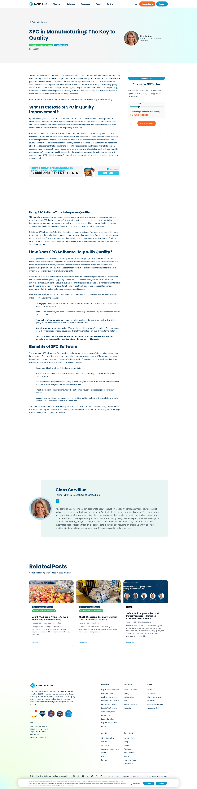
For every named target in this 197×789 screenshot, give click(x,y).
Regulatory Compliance (109, 704)
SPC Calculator (129, 753)
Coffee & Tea (129, 697)
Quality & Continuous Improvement (41, 45)
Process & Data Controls (110, 701)
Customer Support (130, 760)
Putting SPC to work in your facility (55, 409)
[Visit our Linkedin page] (74, 776)
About (98, 4)
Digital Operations (61, 45)
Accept (161, 783)
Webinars (127, 749)
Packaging (127, 708)
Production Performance (109, 697)
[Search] (136, 4)
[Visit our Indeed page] (96, 776)
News (103, 756)
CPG (125, 701)
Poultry (126, 693)
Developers (137, 776)
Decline (148, 783)
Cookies (146, 776)
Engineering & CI (153, 708)
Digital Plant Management (110, 690)
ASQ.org (113, 87)
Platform (57, 4)
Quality (149, 690)
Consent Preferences (159, 776)
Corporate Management (155, 704)
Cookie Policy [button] (34, 785)
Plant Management (154, 697)
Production (151, 693)
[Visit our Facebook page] (83, 776)
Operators (150, 701)
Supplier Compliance (108, 719)
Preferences (136, 783)
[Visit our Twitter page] (87, 776)
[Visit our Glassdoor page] (101, 776)
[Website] (57, 501)
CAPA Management (108, 712)
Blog (126, 742)
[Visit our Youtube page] (78, 776)
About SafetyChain (107, 738)
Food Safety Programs (109, 708)
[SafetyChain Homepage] (38, 4)
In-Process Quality (107, 693)
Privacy (117, 776)
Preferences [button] (70, 785)
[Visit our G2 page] (92, 776)
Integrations (105, 715)
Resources (85, 4)
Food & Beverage (130, 690)
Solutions (71, 4)
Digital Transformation (109, 722)
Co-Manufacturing (130, 704)
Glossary (127, 756)
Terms (110, 776)
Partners (104, 760)
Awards (103, 753)
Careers (104, 742)
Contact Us (105, 745)
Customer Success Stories (110, 749)
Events (126, 745)
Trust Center (128, 763)
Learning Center (129, 738)
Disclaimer (126, 776)
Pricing (110, 4)
